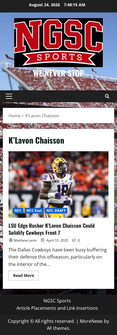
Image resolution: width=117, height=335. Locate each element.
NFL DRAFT (56, 210)
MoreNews (91, 321)
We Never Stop (58, 73)
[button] (9, 96)
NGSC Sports (57, 301)
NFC (18, 210)
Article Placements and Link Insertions (57, 308)
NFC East (34, 210)
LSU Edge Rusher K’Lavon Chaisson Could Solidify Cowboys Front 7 (58, 184)
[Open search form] (107, 96)
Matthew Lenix (25, 240)
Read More (26, 276)
